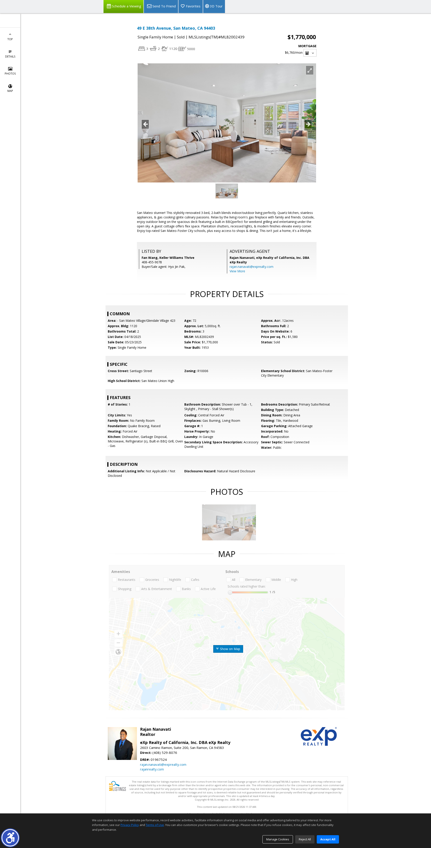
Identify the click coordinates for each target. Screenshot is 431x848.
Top (10, 39)
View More (237, 271)
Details (10, 56)
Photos (10, 73)
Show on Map (229, 649)
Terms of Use (155, 825)
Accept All (327, 839)
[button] (10, 837)
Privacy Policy (130, 825)
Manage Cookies (277, 839)
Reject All (305, 839)
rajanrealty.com (152, 769)
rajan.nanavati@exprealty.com (251, 266)
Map (10, 91)
